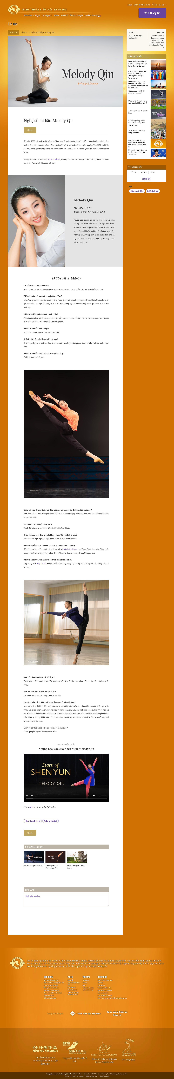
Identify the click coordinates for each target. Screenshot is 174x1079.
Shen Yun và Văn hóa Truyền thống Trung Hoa (112, 998)
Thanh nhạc (101, 985)
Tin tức (24, 32)
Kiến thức (142, 5)
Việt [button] (163, 5)
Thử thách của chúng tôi (51, 990)
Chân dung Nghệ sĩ (32, 821)
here (31, 807)
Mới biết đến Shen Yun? (51, 980)
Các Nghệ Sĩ (47, 15)
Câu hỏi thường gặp (92, 15)
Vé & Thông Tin (152, 13)
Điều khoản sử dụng (77, 1076)
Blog (153, 172)
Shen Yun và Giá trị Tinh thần (53, 993)
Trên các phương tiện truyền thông (73, 993)
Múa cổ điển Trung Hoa (105, 980)
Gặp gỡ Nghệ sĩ (49, 995)
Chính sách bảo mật (91, 1076)
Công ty (36, 15)
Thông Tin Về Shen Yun (51, 988)
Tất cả (133, 172)
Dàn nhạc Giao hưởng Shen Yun (54, 983)
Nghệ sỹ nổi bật (50, 821)
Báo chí (130, 5)
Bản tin (135, 5)
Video (56, 15)
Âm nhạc (100, 983)
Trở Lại (14, 32)
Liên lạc (148, 5)
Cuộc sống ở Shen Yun (51, 985)
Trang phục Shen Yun (104, 988)
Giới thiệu (48, 977)
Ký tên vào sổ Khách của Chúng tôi (117, 1013)
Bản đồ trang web (104, 1076)
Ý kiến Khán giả (76, 15)
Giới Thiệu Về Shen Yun (74, 984)
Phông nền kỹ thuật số (105, 990)
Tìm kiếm (158, 5)
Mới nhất (64, 15)
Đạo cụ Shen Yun (103, 993)
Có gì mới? (86, 980)
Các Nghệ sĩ (71, 987)
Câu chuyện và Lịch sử (105, 995)
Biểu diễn (28, 15)
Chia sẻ (29, 130)
